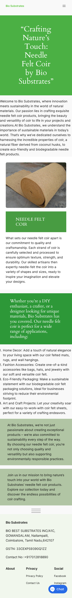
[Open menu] (64, 6)
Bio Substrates (15, 5)
